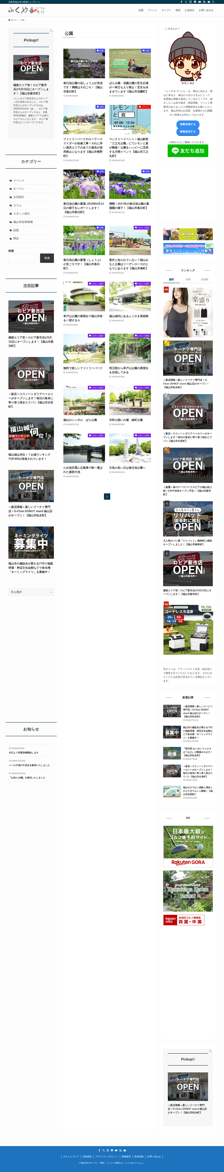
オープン (18, 188)
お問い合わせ (154, 1156)
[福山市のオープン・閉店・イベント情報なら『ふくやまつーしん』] (26, 10)
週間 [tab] (171, 279)
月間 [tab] (188, 279)
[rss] (204, 2)
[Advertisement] (189, 192)
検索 (11, 250)
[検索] (213, 2)
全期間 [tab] (204, 279)
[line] (195, 2)
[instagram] (190, 2)
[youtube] (199, 2)
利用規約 (87, 1156)
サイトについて (71, 1156)
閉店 (16, 238)
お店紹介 (18, 196)
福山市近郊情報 (23, 221)
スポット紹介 (21, 213)
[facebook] (181, 2)
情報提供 (126, 1156)
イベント (18, 180)
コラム (17, 205)
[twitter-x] (186, 2)
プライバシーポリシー (106, 1156)
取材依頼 (139, 1156)
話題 (16, 230)
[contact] (208, 2)
